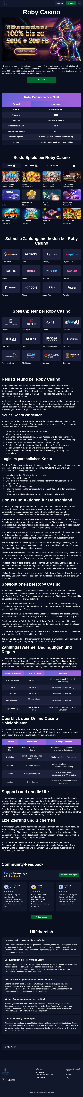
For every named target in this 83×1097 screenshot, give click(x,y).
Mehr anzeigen (41, 917)
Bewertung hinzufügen (69, 875)
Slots (70, 165)
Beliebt (9, 165)
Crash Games (50, 165)
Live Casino (29, 165)
